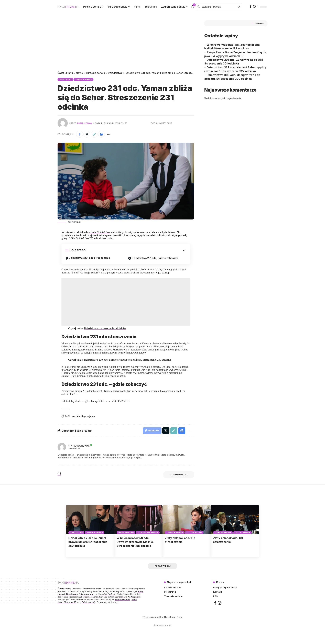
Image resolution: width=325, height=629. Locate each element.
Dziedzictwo (65, 79)
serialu (99, 232)
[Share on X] (86, 134)
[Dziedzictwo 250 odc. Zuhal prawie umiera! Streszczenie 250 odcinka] (90, 519)
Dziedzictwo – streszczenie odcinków (105, 328)
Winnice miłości (126, 532)
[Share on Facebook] (79, 134)
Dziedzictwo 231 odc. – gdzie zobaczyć (155, 258)
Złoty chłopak (194, 532)
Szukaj (259, 23)
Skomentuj (180, 474)
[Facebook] (250, 6)
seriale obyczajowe (83, 416)
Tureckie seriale (83, 79)
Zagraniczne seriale (147, 532)
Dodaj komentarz (161, 123)
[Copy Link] (94, 134)
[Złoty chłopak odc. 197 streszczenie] (186, 519)
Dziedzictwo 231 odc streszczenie (89, 257)
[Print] (101, 134)
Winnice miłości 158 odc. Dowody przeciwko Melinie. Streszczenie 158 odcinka (135, 541)
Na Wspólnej (134, 596)
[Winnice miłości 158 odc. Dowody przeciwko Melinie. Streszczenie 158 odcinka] (138, 519)
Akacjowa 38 (70, 602)
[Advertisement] (126, 45)
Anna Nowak (84, 123)
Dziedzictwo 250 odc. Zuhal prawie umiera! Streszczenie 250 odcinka (87, 541)
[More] (108, 134)
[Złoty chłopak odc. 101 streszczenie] (235, 519)
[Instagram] (254, 6)
